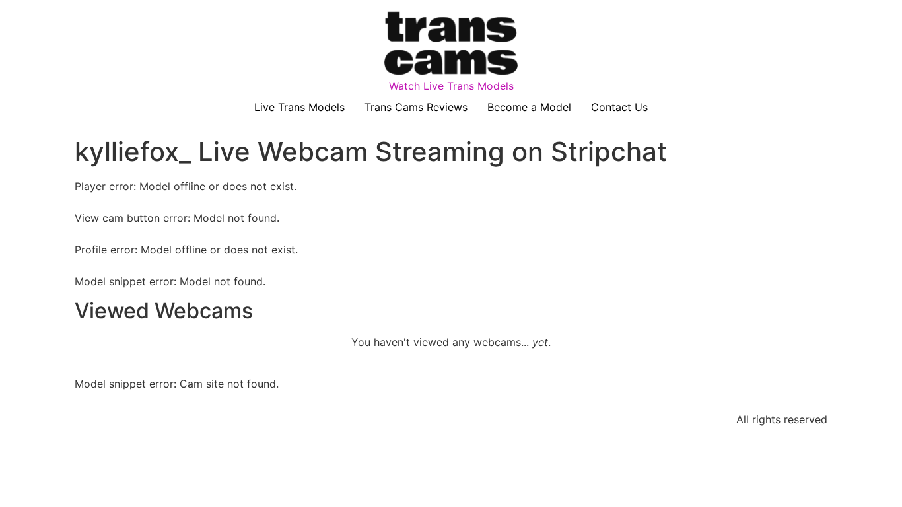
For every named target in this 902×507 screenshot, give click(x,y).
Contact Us (619, 107)
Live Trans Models (299, 107)
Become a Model (529, 107)
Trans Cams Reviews (416, 107)
